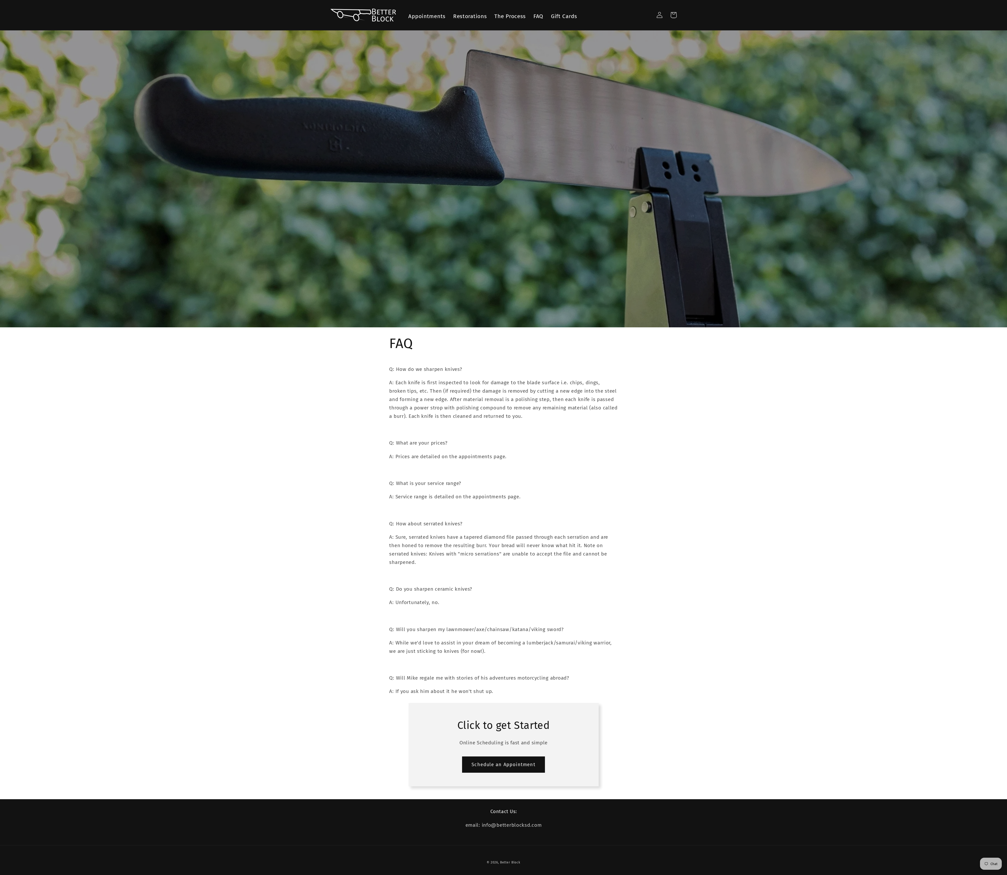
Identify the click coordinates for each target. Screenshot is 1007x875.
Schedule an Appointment (503, 764)
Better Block (510, 862)
